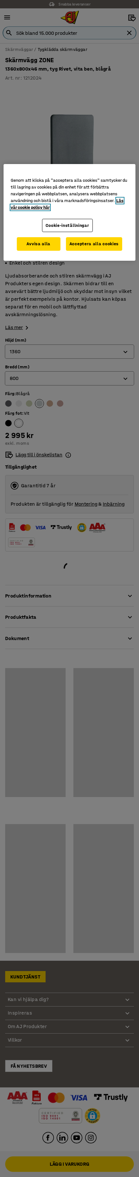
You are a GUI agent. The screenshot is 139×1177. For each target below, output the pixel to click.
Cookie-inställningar (67, 225)
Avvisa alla (38, 244)
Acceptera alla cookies (94, 244)
